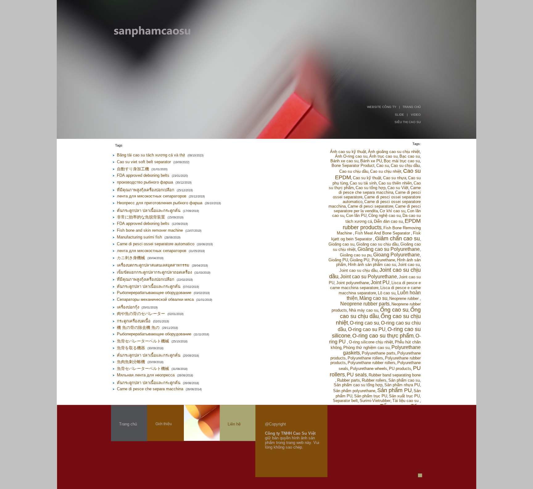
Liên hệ (234, 424)
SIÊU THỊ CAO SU (408, 122)
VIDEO (416, 114)
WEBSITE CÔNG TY (381, 107)
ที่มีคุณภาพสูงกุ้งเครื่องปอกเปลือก (145, 190)
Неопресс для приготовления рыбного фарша (159, 203)
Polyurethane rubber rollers (371, 362)
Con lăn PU (356, 215)
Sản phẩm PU (394, 390)
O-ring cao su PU (367, 329)
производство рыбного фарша (145, 182)
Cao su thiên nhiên (395, 183)
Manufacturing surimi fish (139, 237)
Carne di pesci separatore (370, 206)
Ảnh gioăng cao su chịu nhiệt (394, 151)
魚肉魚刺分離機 (131, 361)
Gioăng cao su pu (355, 255)
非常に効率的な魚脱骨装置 (141, 217)
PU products (400, 368)
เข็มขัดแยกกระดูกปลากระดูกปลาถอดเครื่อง (154, 272)
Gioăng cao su (341, 244)
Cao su (382, 165)
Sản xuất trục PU (404, 396)
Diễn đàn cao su (388, 221)
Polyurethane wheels (368, 368)
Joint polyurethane (352, 282)
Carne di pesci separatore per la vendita (377, 208)
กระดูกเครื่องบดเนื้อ (134, 321)
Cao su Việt (397, 187)
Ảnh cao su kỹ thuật (348, 151)
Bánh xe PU (371, 161)
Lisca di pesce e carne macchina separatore (375, 285)
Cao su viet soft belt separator (144, 162)
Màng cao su (373, 298)
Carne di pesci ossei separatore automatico (155, 244)
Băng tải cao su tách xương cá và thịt (151, 155)
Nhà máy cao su (363, 310)
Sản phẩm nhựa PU (402, 385)
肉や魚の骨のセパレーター (141, 313)
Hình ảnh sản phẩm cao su (372, 264)
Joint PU (380, 282)
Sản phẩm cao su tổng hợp (358, 385)
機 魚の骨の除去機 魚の (138, 327)
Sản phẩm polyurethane (354, 390)
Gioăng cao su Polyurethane (388, 249)
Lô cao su (386, 293)
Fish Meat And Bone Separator (383, 233)
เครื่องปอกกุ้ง (128, 307)
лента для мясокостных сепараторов (151, 196)
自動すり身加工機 (133, 169)
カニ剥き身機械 (131, 257)
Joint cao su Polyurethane (368, 276)
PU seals (357, 374)
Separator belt (345, 400)
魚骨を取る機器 (131, 348)
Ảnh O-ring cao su (351, 156)
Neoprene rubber (404, 298)
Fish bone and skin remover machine (150, 230)
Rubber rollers (374, 380)
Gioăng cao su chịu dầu (377, 244)
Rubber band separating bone (395, 375)
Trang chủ (128, 424)
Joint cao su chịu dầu (358, 270)
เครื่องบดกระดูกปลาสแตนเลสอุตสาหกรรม (153, 265)
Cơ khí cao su (392, 211)
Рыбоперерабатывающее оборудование (154, 292)
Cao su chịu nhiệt (385, 171)
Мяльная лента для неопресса (146, 375)
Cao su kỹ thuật (367, 178)
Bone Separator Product (353, 165)
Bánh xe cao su (344, 161)
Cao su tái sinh (363, 183)
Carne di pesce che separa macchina (150, 389)
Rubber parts (348, 380)
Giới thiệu (163, 424)
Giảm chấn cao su (397, 238)
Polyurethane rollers (365, 358)
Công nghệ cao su (384, 215)
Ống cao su (394, 310)
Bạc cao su (409, 156)
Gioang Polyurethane (396, 254)
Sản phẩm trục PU (370, 396)
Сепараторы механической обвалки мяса (155, 299)
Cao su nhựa (394, 178)
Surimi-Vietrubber (375, 400)
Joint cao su (409, 264)
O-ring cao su (364, 322)
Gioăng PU (338, 260)
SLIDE (399, 114)
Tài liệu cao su (406, 400)
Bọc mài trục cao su (402, 161)
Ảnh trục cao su (383, 156)
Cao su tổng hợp (371, 187)
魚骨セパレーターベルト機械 (143, 341)
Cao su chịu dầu (405, 165)
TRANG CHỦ (412, 107)
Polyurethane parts (378, 353)
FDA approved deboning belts (143, 175)
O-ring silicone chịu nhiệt (371, 342)
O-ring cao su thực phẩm (383, 336)
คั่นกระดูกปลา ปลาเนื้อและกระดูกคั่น (148, 210)
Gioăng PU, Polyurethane (372, 260)
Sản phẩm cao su (404, 380)
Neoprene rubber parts (365, 303)
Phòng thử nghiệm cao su (366, 347)
